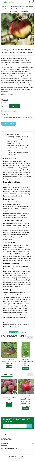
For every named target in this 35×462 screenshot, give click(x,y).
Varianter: (4, 114)
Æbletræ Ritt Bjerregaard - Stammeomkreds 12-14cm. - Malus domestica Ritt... (25, 399)
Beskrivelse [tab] (5, 129)
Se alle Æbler (9, 123)
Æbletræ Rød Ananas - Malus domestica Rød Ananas (9, 397)
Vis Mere (9, 366)
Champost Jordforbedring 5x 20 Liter (25, 361)
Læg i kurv (14, 106)
